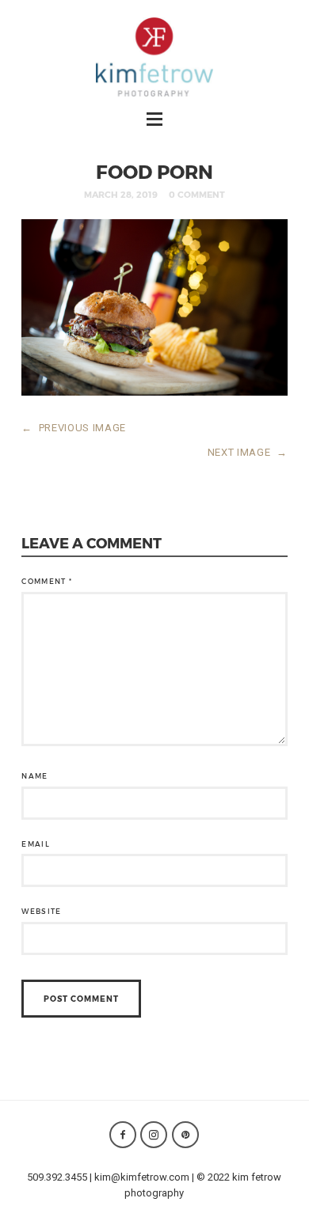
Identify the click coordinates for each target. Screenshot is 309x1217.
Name (34, 776)
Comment (46, 581)
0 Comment (197, 194)
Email (35, 844)
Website (41, 911)
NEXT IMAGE (248, 452)
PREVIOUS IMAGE (73, 428)
